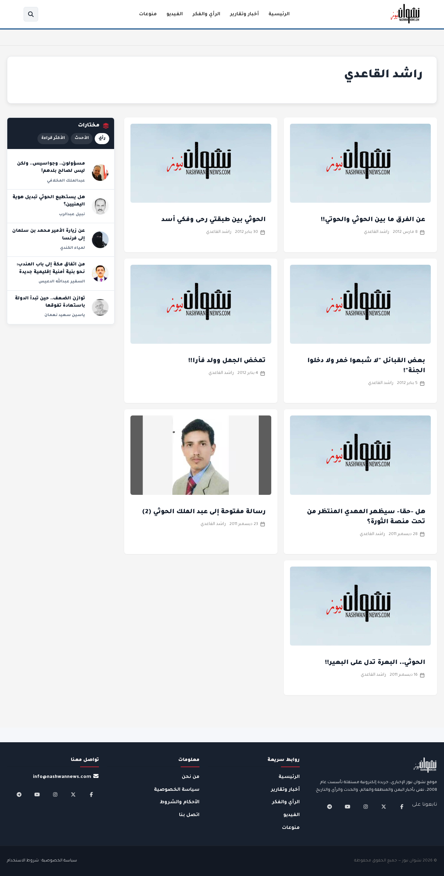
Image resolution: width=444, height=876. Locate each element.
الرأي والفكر (206, 14)
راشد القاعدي (376, 232)
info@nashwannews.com (62, 777)
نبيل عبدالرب (72, 214)
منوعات (148, 14)
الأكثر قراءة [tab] (53, 138)
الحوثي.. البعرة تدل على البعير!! (375, 662)
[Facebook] (401, 806)
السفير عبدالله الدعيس (62, 282)
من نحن (190, 777)
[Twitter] (383, 806)
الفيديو (174, 14)
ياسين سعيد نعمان (64, 315)
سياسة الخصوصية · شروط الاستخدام (42, 861)
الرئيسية (279, 14)
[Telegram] (329, 806)
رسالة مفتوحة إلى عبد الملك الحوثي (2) (204, 512)
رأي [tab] (102, 138)
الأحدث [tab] (82, 138)
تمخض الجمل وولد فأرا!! (227, 361)
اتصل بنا (189, 815)
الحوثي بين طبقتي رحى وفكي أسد (213, 220)
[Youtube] (347, 806)
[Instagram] (365, 806)
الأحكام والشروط (179, 802)
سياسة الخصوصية (176, 789)
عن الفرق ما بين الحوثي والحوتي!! (373, 220)
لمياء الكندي (72, 248)
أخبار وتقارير (244, 14)
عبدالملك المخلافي (66, 181)
